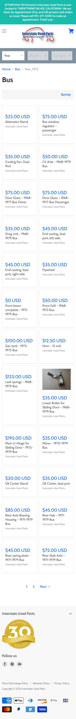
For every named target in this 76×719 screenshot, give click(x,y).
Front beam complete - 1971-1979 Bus (16, 310)
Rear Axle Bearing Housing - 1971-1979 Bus (19, 519)
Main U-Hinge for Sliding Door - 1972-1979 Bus (19, 447)
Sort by (66, 94)
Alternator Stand (16, 122)
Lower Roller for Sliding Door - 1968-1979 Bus (56, 407)
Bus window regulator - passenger (50, 126)
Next (43, 586)
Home (6, 69)
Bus (17, 69)
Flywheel (48, 270)
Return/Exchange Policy (15, 683)
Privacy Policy (62, 683)
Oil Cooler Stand (16, 483)
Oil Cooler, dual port (56, 483)
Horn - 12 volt (51, 346)
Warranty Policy (41, 683)
